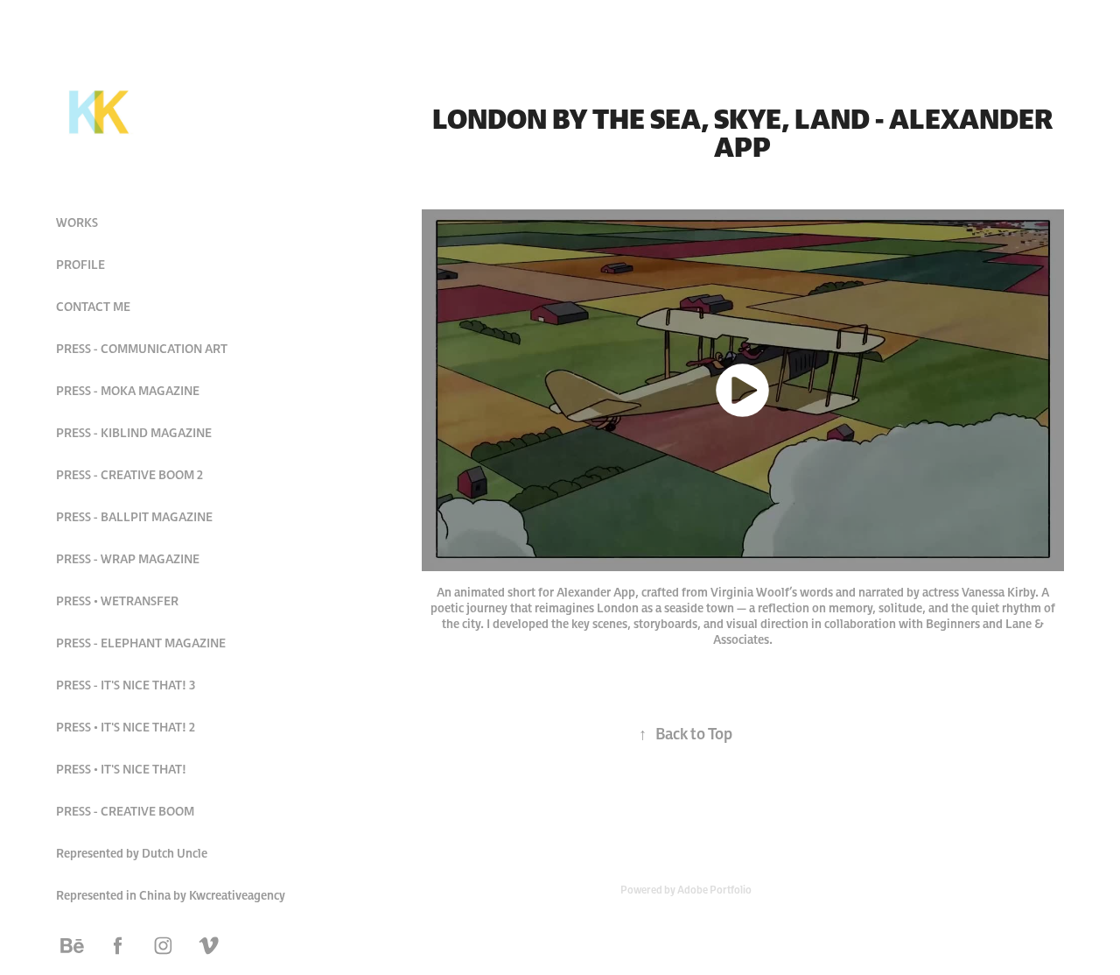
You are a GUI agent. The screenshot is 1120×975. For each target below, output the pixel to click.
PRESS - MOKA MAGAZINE (128, 391)
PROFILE (80, 264)
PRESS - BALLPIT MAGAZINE (134, 517)
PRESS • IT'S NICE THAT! (121, 769)
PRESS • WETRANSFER (117, 601)
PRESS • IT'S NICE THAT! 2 (125, 727)
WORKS (77, 222)
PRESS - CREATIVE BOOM (125, 811)
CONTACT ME (93, 306)
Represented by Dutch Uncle (131, 853)
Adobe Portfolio (714, 890)
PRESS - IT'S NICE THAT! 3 (125, 685)
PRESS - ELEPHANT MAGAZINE (141, 643)
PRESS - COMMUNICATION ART (142, 349)
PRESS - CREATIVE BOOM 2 (129, 475)
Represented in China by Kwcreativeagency (170, 895)
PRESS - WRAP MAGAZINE (128, 559)
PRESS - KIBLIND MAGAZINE (134, 433)
